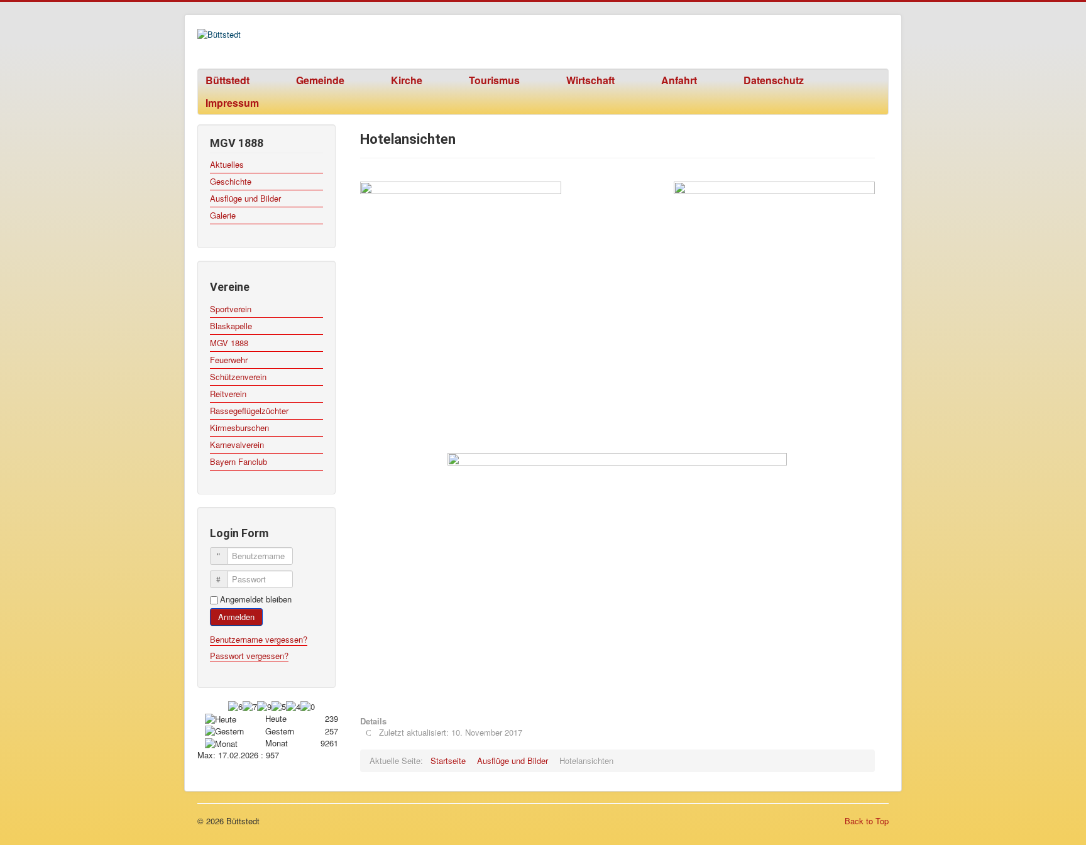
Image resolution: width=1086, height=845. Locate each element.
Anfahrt (679, 80)
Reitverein (228, 394)
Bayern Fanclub (238, 461)
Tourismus (494, 80)
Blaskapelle (231, 326)
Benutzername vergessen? (258, 639)
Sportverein (230, 309)
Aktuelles (227, 164)
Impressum (232, 102)
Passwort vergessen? (249, 656)
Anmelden (236, 617)
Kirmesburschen (239, 427)
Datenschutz (773, 80)
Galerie (223, 215)
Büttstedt (228, 80)
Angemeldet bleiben (256, 599)
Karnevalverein (237, 444)
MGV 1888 (229, 343)
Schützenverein (238, 377)
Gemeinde (320, 80)
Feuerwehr (229, 360)
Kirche (406, 80)
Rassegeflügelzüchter (249, 411)
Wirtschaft (590, 80)
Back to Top (867, 821)
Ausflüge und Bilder (245, 198)
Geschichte (230, 181)
